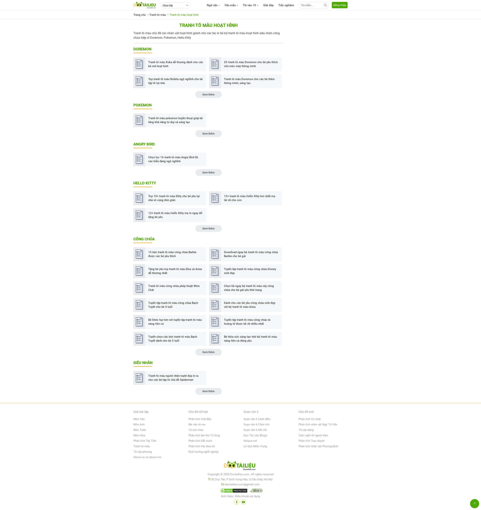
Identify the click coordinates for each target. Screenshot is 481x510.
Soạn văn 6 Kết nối (255, 430)
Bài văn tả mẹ (196, 424)
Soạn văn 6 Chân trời (256, 424)
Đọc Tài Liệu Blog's (255, 435)
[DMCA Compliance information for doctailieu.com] (255, 491)
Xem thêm (208, 94)
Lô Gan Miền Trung (255, 446)
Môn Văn (139, 419)
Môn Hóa (139, 435)
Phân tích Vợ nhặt (310, 419)
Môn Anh (139, 424)
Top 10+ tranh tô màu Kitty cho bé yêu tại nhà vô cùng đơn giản (174, 198)
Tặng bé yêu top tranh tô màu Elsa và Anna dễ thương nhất (175, 271)
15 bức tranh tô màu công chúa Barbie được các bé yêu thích (172, 254)
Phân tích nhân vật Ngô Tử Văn (318, 424)
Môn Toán (139, 430)
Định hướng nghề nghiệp (203, 451)
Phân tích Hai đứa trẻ (201, 446)
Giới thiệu (227, 496)
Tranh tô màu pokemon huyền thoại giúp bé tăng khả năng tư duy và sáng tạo (175, 120)
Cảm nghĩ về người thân (313, 435)
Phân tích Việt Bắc (199, 419)
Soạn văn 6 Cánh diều (257, 419)
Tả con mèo (195, 430)
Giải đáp (268, 5)
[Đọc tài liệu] (236, 502)
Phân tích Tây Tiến (144, 441)
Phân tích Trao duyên (312, 441)
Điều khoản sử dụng (247, 496)
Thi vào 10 (249, 5)
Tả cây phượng (142, 451)
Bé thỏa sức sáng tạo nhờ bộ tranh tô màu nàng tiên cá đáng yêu (250, 338)
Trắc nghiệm (286, 5)
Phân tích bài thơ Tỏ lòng (204, 435)
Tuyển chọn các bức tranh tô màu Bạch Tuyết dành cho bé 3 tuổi (172, 338)
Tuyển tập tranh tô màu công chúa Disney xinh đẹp (250, 271)
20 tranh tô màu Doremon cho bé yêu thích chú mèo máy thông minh (251, 64)
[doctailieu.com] (240, 466)
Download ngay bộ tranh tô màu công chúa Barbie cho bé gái (251, 254)
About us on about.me (147, 457)
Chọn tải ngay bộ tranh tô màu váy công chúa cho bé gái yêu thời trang (249, 288)
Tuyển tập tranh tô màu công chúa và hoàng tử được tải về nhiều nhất (247, 321)
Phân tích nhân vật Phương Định (318, 446)
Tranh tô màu (141, 446)
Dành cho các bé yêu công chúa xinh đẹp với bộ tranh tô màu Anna (249, 305)
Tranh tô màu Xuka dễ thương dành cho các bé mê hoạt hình (175, 64)
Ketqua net (250, 441)
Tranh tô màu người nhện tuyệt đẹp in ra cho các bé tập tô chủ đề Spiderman (173, 377)
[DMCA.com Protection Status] (233, 491)
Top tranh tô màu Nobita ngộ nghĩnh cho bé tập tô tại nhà (175, 81)
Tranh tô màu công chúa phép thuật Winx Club (174, 288)
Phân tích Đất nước (200, 441)
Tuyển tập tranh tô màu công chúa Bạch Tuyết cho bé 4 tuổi (173, 305)
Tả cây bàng (306, 430)
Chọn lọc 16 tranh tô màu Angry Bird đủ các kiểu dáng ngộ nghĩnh (173, 159)
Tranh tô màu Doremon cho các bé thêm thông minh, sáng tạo (249, 81)
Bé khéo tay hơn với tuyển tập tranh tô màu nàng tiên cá (175, 321)
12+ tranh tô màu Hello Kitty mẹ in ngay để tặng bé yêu (175, 215)
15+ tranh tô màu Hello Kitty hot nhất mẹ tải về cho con (249, 198)
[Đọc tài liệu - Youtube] (243, 502)
